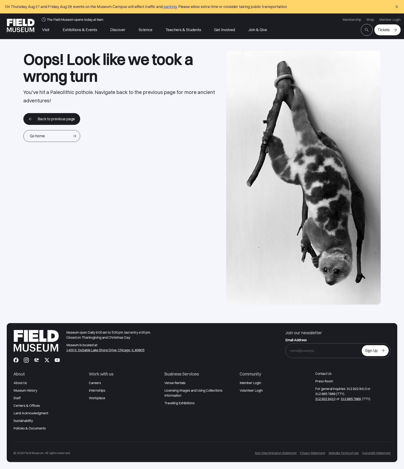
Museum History (25, 390)
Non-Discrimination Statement (275, 453)
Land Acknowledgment (30, 413)
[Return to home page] (36, 341)
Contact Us (323, 373)
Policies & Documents (29, 428)
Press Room (324, 381)
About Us (20, 383)
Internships (97, 390)
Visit (45, 29)
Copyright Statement (376, 453)
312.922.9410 (325, 399)
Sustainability (23, 421)
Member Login (390, 19)
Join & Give (257, 29)
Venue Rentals (175, 383)
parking (170, 6)
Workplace (97, 398)
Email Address (296, 340)
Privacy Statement (312, 453)
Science (145, 29)
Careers (95, 383)
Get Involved (224, 29)
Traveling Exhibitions (179, 403)
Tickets (384, 29)
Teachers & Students (183, 29)
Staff (17, 398)
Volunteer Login (251, 390)
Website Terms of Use (343, 453)
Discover (117, 29)
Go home (37, 135)
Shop (370, 19)
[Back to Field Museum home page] (20, 26)
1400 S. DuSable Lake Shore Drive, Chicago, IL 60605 (105, 350)
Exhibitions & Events (80, 29)
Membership (352, 19)
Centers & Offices (26, 405)
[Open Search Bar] (367, 30)
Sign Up (371, 350)
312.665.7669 (351, 399)
